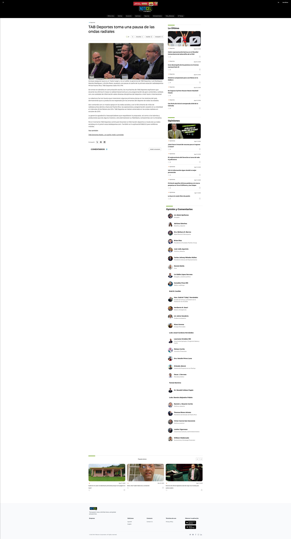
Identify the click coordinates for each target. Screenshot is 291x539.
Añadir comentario (155, 149)
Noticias (120, 16)
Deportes (146, 16)
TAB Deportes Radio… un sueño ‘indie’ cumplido (106, 135)
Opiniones (138, 16)
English (129, 524)
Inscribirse (285, 2)
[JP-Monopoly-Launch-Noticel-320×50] (145, 4)
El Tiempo (180, 16)
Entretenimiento (157, 16)
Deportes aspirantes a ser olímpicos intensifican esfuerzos (181, 485)
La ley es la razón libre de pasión (179, 196)
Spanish (130, 521)
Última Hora (111, 16)
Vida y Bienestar (170, 16)
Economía (128, 16)
